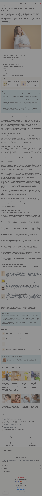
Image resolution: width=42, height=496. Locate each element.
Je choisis (14, 261)
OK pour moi (27, 261)
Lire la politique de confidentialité (14, 257)
